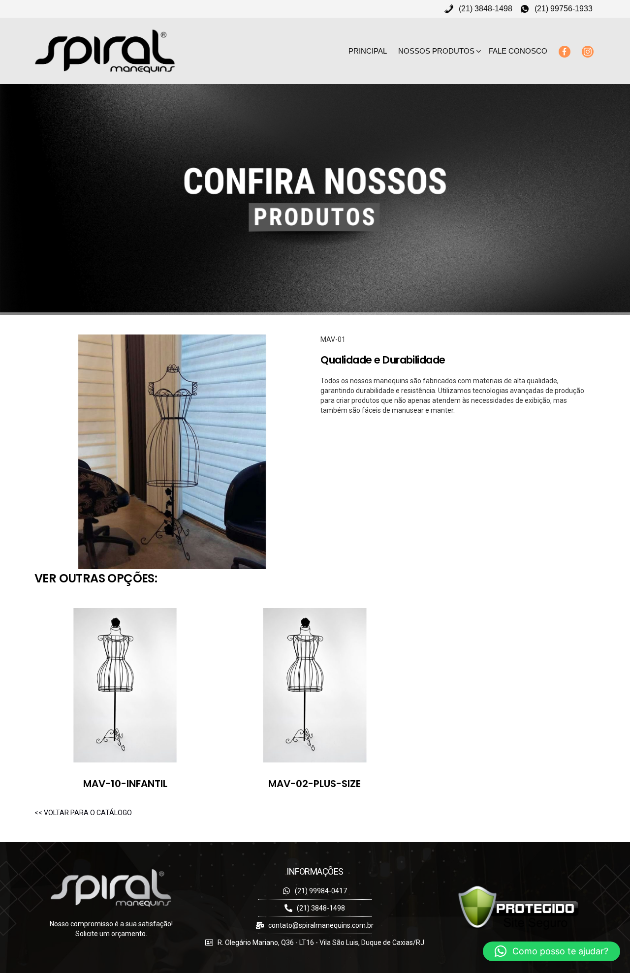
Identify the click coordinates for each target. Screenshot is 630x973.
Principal (367, 51)
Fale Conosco (518, 51)
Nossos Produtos (436, 51)
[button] (551, 951)
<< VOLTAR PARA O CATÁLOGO (83, 813)
